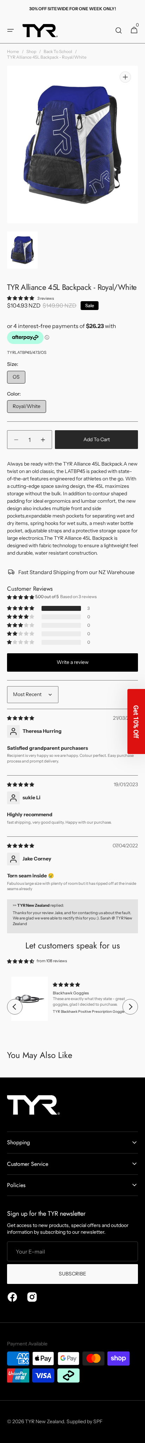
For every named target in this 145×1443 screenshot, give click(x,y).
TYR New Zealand (44, 1421)
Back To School (58, 51)
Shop (31, 51)
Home (13, 51)
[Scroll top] (136, 1434)
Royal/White (29, 408)
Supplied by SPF (84, 1421)
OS (19, 379)
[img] (21, 718)
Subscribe (72, 1273)
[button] (10, 30)
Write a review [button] (73, 662)
